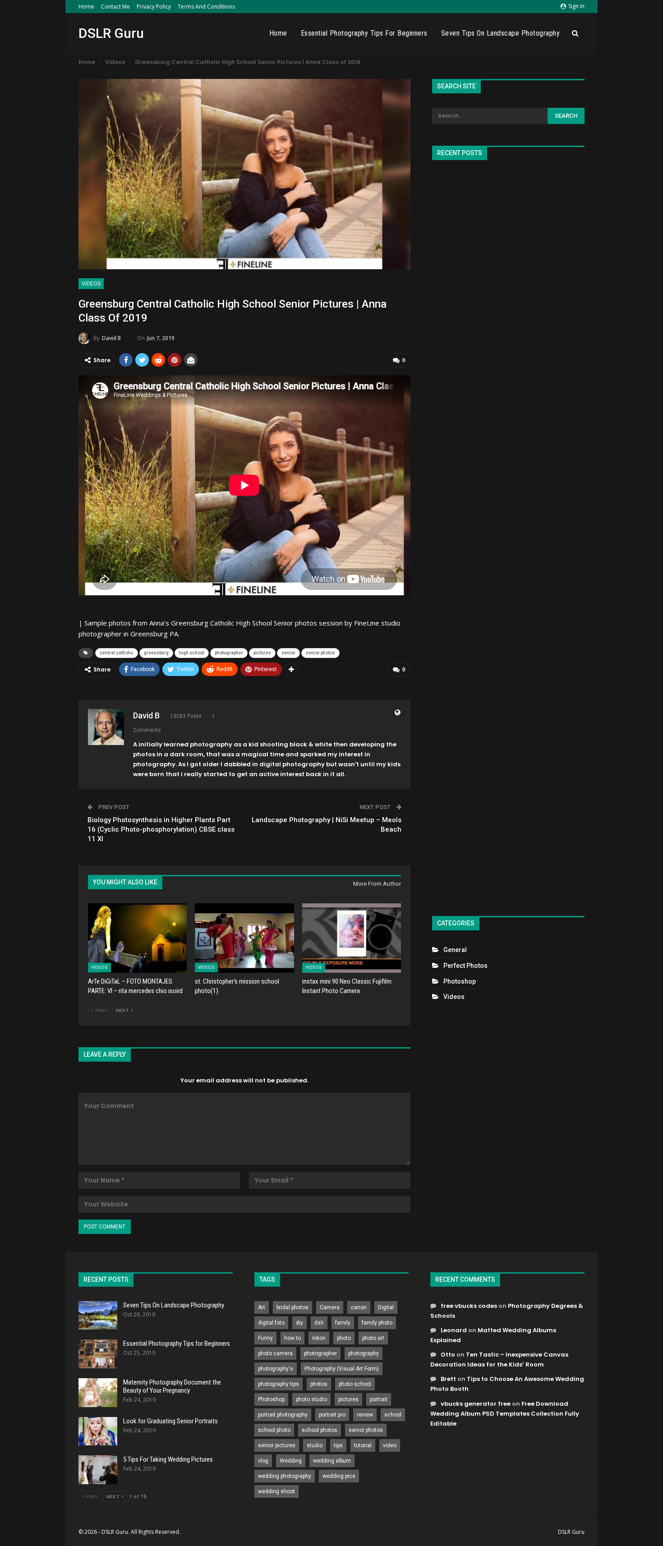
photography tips (278, 1384)
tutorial (363, 1445)
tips (338, 1445)
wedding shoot (276, 1491)
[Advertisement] (508, 534)
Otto (448, 1354)
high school (191, 652)
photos (318, 1384)
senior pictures (276, 1445)
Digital (386, 1307)
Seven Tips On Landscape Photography (500, 33)
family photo (377, 1323)
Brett (448, 1379)
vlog (263, 1461)
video (389, 1445)
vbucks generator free (476, 1403)
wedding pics (338, 1476)
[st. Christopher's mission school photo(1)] (244, 937)
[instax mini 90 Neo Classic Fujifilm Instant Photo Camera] (351, 937)
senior (288, 652)
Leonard (454, 1330)
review (365, 1415)
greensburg (156, 652)
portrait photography (283, 1415)
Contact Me (115, 6)
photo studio (311, 1399)
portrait (378, 1399)
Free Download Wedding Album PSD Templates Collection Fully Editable (504, 1413)
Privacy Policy (154, 6)
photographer (229, 652)
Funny (265, 1338)
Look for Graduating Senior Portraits (170, 1421)
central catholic (117, 652)
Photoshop (459, 981)
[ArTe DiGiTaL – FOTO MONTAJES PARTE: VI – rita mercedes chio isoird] (137, 937)
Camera (330, 1307)
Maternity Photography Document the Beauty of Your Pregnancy (172, 1386)
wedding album (332, 1461)
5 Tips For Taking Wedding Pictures (168, 1459)
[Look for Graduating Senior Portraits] (97, 1431)
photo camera (275, 1353)
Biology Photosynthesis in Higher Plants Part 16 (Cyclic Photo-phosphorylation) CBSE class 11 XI (161, 829)
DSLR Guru (111, 33)
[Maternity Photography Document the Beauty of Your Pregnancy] (97, 1392)
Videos (91, 284)
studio (314, 1445)
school (392, 1415)
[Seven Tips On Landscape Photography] (97, 1315)
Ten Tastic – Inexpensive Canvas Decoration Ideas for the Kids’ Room (499, 1359)
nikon (319, 1338)
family (342, 1323)
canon (359, 1307)
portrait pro (332, 1415)
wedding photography (284, 1476)
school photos (319, 1430)
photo (344, 1338)
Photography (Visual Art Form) (341, 1369)
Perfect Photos (465, 965)
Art (261, 1307)
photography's (275, 1369)
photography (363, 1353)
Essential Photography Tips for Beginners (364, 33)
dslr (319, 1323)
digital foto (271, 1323)
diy (299, 1323)
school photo (274, 1430)
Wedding (291, 1461)
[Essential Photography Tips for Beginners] (97, 1353)
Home (86, 6)
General (455, 949)
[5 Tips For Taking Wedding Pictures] (97, 1469)
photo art (373, 1338)
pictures (262, 652)
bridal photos (292, 1307)
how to (292, 1338)
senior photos (320, 652)
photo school (355, 1384)
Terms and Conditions (206, 6)
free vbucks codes (469, 1306)
